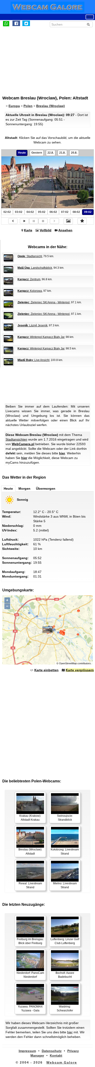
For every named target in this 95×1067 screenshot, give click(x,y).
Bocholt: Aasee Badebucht (65, 974)
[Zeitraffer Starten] (24, 221)
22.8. (51, 152)
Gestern (36, 152)
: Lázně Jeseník (33, 325)
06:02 (53, 212)
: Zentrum (29, 279)
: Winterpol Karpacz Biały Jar (41, 337)
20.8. (74, 152)
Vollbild (45, 230)
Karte (28, 230)
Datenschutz (52, 1051)
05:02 (41, 212)
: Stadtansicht (30, 256)
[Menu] (90, 17)
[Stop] (43, 221)
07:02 (64, 212)
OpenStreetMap (68, 663)
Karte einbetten (46, 670)
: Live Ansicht (33, 360)
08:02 (76, 212)
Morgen (24, 488)
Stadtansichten (16, 439)
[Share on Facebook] (16, 23)
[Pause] (33, 221)
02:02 (7, 212)
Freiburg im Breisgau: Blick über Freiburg (30, 941)
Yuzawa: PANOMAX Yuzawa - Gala (30, 1008)
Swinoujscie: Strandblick (65, 817)
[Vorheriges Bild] (13, 221)
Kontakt (56, 1055)
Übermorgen (45, 488)
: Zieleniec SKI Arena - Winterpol (44, 302)
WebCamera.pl (23, 444)
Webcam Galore (61, 1062)
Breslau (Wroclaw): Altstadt (30, 851)
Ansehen (65, 230)
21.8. (62, 152)
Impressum (27, 1051)
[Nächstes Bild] (54, 221)
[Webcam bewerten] (82, 221)
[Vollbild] (68, 221)
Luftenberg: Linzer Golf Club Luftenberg (64, 941)
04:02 (30, 212)
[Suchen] (88, 24)
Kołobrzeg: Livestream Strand (65, 851)
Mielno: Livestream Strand (65, 885)
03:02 (18, 212)
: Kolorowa (30, 290)
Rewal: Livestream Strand (30, 885)
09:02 (88, 212)
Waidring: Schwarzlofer (65, 1008)
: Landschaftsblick (35, 267)
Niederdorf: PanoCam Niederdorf (30, 974)
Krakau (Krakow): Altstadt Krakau (30, 817)
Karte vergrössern (80, 670)
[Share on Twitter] (26, 23)
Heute (22, 152)
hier (62, 453)
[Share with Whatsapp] (6, 23)
